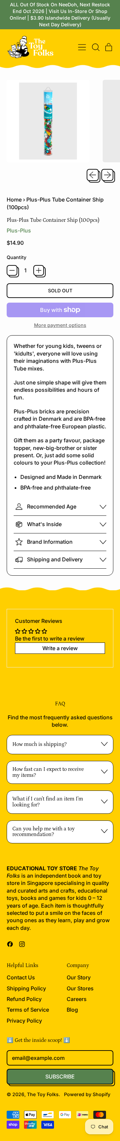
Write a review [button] (60, 648)
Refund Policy (24, 999)
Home (14, 199)
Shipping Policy (26, 988)
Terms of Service (28, 1009)
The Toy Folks (43, 1094)
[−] (12, 270)
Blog (72, 1009)
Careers (77, 999)
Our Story (79, 977)
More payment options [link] (60, 325)
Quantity (16, 257)
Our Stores (80, 988)
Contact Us (21, 977)
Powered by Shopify (87, 1094)
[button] (95, 47)
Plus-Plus (19, 230)
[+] (38, 270)
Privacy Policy (24, 1020)
